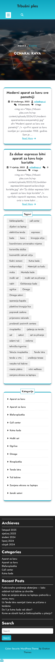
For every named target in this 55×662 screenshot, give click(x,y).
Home (22, 45)
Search (6, 637)
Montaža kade (28, 272)
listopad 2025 (9, 530)
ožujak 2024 (8, 544)
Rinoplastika (16, 461)
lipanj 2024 (8, 541)
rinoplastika (14, 329)
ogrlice (12, 289)
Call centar (15, 422)
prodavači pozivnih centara (22, 323)
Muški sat (14, 438)
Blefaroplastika (17, 414)
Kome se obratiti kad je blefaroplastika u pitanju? (27, 613)
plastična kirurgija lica (20, 306)
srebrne (29, 340)
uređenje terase (35, 357)
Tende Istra (39, 352)
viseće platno (15, 369)
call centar (34, 220)
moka (12, 272)
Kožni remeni (15, 261)
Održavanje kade (28, 283)
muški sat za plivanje (35, 278)
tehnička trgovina (17, 346)
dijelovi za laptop (17, 226)
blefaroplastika (16, 220)
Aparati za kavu (18, 407)
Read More (27, 138)
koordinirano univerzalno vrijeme (25, 243)
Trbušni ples (27, 6)
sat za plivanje (37, 335)
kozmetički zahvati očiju (21, 255)
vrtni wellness (35, 369)
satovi (21, 335)
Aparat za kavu (17, 399)
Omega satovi (16, 295)
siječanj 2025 (9, 533)
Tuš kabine (15, 477)
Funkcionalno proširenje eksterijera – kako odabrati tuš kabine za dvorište (23, 589)
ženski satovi (16, 493)
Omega (26, 289)
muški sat (13, 278)
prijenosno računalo (19, 318)
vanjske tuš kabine (18, 363)
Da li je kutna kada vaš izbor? (17, 609)
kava (22, 238)
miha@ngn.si (40, 101)
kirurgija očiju (37, 238)
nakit (11, 283)
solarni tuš (14, 340)
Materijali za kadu (36, 266)
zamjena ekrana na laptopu (22, 375)
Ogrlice (13, 446)
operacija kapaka (17, 300)
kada (11, 238)
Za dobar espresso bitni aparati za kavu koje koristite (27, 158)
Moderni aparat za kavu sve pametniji (27, 94)
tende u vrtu (15, 357)
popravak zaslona (17, 312)
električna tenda (17, 232)
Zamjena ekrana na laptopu (24, 485)
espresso (35, 232)
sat (10, 335)
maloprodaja (15, 266)
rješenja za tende (35, 329)
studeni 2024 (8, 537)
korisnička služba (17, 249)
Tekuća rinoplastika (18, 352)
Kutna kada (34, 261)
